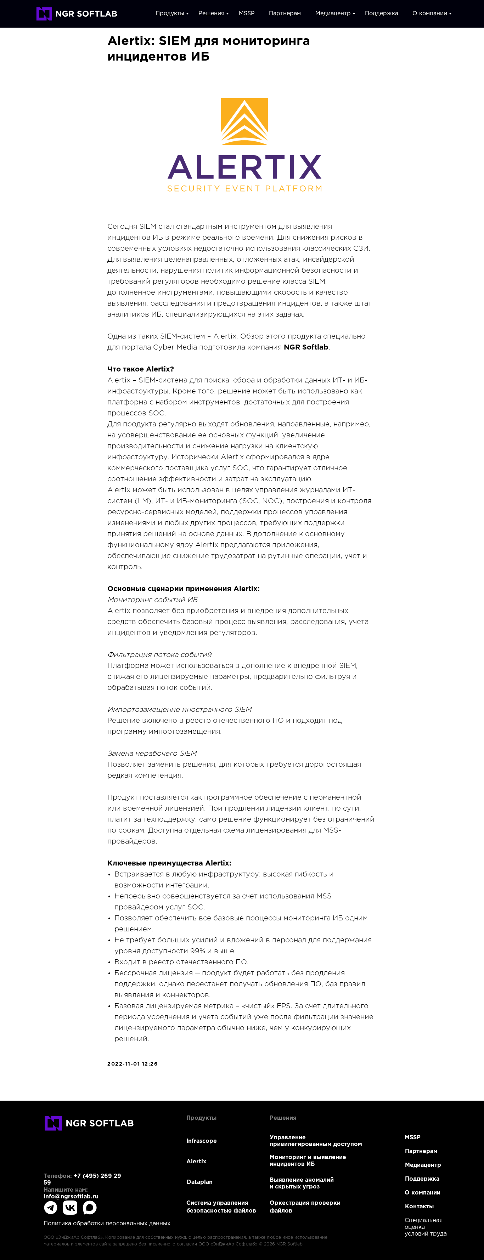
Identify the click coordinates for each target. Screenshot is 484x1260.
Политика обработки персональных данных (107, 1223)
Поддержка (381, 13)
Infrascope (201, 1141)
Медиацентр (333, 13)
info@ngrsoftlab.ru (71, 1196)
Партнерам (285, 13)
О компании (429, 13)
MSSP (247, 13)
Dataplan (200, 1182)
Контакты (419, 1206)
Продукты (170, 13)
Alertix (196, 1161)
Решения (211, 13)
